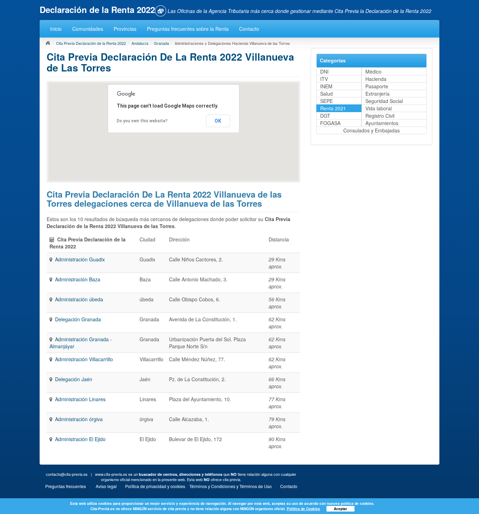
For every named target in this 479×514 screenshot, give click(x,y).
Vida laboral (378, 108)
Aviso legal (106, 486)
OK (218, 121)
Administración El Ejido (80, 439)
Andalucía (139, 43)
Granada (161, 43)
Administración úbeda (79, 299)
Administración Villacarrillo (84, 359)
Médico (373, 71)
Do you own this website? (142, 120)
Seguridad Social (384, 100)
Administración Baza (77, 279)
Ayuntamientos (381, 122)
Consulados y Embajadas (371, 130)
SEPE (326, 100)
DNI (324, 71)
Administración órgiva (79, 419)
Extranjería (377, 93)
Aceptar (340, 508)
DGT (325, 115)
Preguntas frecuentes (65, 486)
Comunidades (87, 28)
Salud (326, 93)
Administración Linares (80, 399)
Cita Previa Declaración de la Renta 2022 (91, 43)
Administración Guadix (80, 259)
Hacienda (375, 78)
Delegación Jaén (73, 379)
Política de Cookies (303, 508)
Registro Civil (379, 115)
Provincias (125, 28)
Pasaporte (376, 86)
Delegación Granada (78, 319)
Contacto (249, 28)
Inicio (56, 28)
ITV (324, 78)
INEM (326, 86)
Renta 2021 (333, 108)
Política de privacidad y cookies (155, 486)
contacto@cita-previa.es (67, 474)
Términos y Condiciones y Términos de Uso (230, 486)
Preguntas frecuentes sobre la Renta (188, 28)
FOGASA (330, 122)
